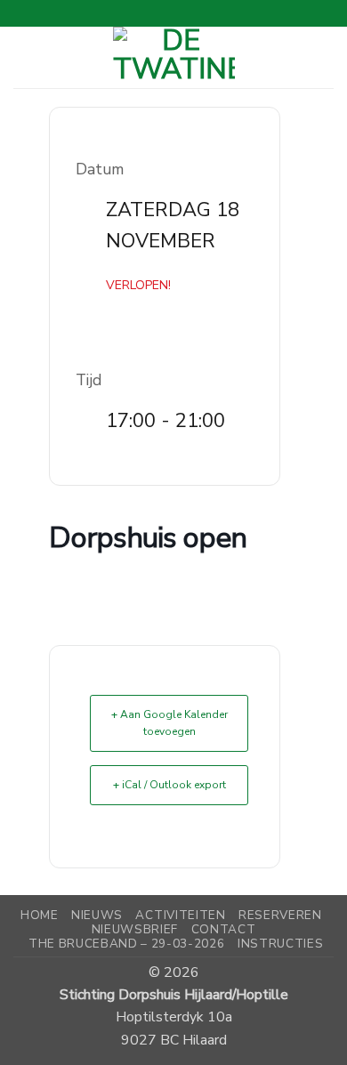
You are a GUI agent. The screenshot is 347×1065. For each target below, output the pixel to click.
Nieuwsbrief (135, 929)
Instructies (280, 943)
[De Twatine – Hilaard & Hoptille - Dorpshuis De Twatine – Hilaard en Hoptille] (174, 57)
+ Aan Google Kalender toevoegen (169, 722)
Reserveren (280, 915)
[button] (25, 57)
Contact (223, 929)
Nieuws (97, 915)
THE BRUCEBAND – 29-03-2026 (126, 943)
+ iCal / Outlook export (169, 785)
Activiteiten (180, 915)
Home (39, 915)
